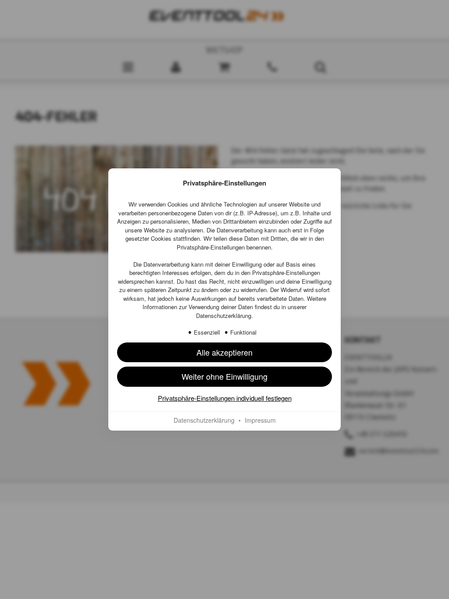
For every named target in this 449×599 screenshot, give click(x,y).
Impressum (260, 420)
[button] (224, 352)
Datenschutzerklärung (223, 315)
